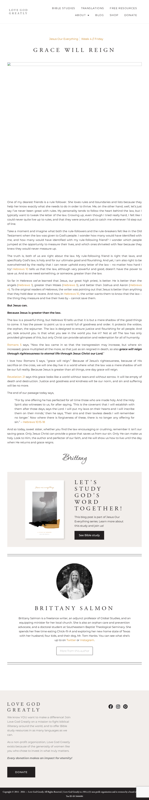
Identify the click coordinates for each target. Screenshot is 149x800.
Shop (114, 15)
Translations (92, 8)
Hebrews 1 (25, 285)
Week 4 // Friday (92, 39)
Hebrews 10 (20, 269)
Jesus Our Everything (63, 39)
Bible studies (63, 8)
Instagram (87, 640)
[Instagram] (118, 706)
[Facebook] (110, 706)
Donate (130, 15)
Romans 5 (14, 344)
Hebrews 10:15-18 (34, 422)
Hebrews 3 (70, 285)
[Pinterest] (125, 706)
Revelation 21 (16, 377)
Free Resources (123, 8)
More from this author (74, 651)
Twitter (72, 640)
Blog (99, 15)
